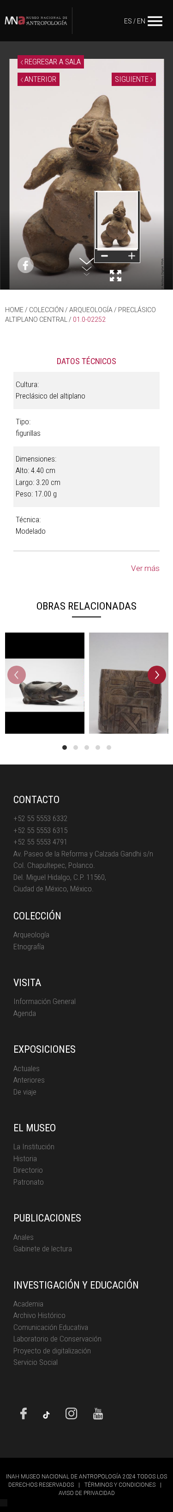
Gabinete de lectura (42, 1248)
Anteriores (29, 1079)
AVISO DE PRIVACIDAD (87, 1493)
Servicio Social (35, 1362)
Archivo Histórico (39, 1315)
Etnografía (28, 946)
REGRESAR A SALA (52, 61)
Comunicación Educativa (50, 1327)
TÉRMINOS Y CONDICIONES (119, 1485)
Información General (44, 1001)
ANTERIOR (39, 79)
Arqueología (31, 934)
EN (141, 21)
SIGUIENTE (132, 79)
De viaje (24, 1091)
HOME (14, 310)
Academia (28, 1303)
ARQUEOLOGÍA (91, 310)
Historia (25, 1158)
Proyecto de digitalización (52, 1350)
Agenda (24, 1013)
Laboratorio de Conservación (57, 1338)
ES (128, 21)
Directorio (28, 1170)
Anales (23, 1237)
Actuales (26, 1068)
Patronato (28, 1182)
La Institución (33, 1146)
